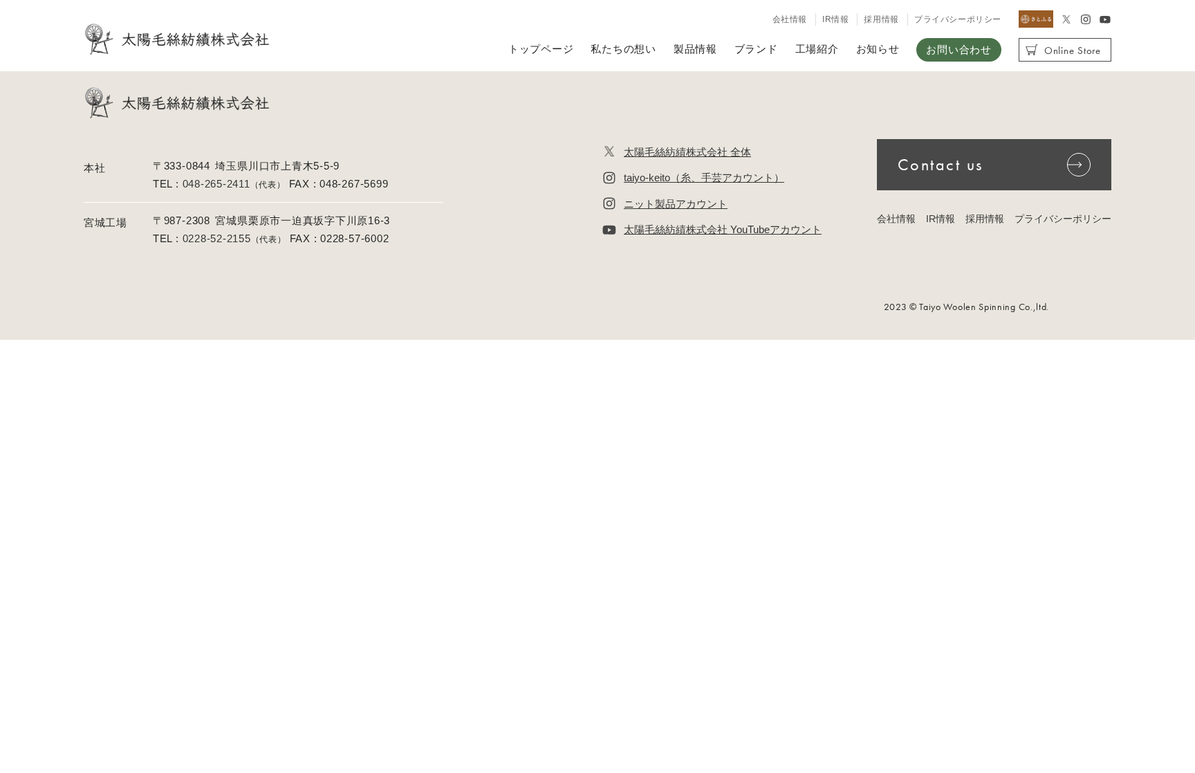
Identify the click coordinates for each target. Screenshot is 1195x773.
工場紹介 (817, 49)
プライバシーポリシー (957, 19)
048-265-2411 (216, 184)
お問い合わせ (958, 49)
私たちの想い (623, 49)
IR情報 (835, 19)
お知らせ (878, 49)
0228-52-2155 (217, 238)
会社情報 (789, 19)
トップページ (540, 49)
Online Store (1072, 50)
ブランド (756, 49)
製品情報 (695, 49)
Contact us (940, 164)
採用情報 (881, 19)
